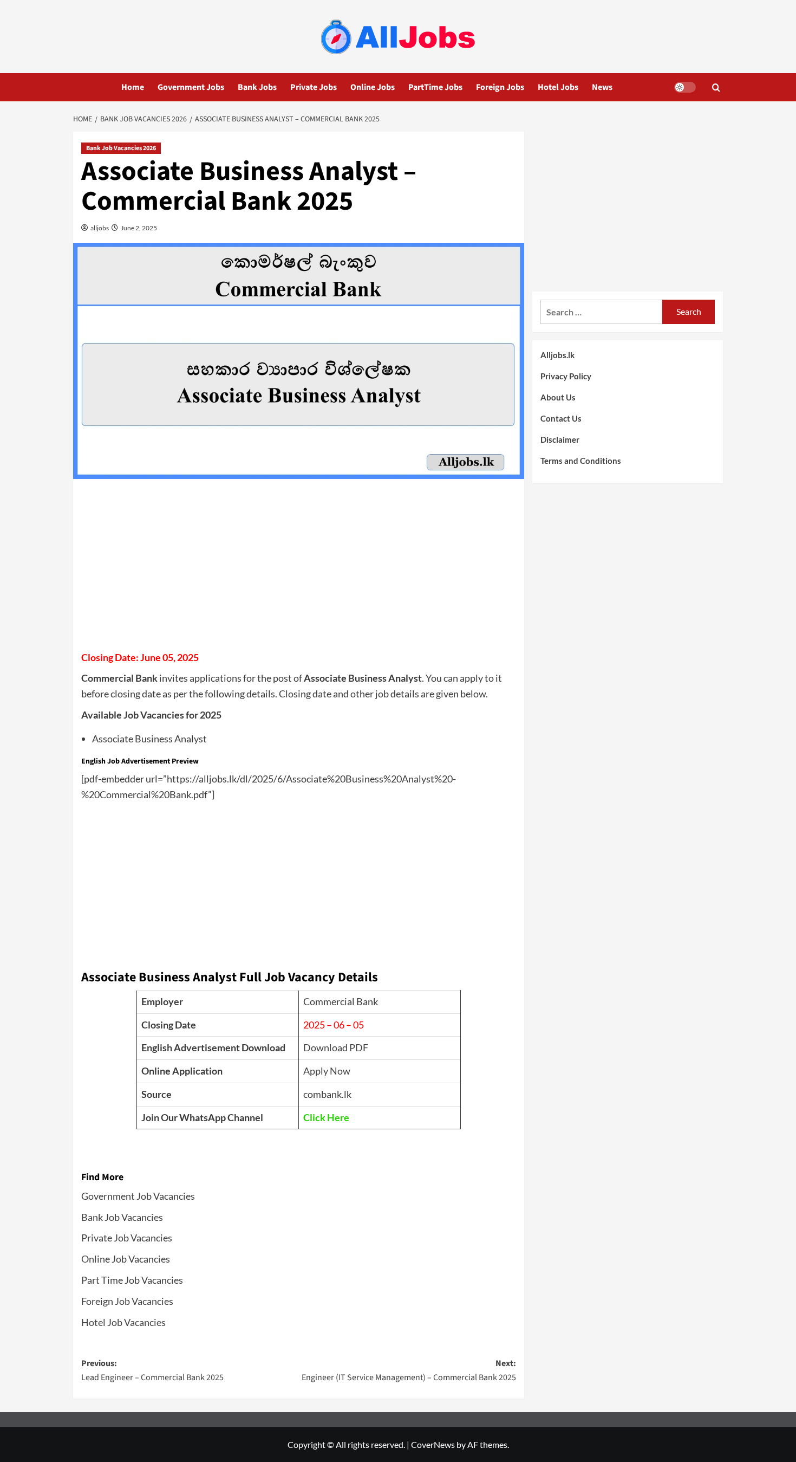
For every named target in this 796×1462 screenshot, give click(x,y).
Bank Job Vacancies (122, 1217)
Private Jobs (313, 87)
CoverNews (433, 1444)
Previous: (152, 1370)
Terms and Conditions (580, 460)
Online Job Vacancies (125, 1259)
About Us (558, 397)
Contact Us (561, 418)
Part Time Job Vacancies (132, 1280)
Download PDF (335, 1047)
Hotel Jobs (558, 87)
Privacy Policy (565, 376)
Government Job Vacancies (138, 1196)
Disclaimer (559, 439)
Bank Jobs (257, 87)
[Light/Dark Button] (685, 87)
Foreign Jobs (500, 87)
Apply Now (326, 1071)
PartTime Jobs (435, 87)
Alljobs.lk (557, 355)
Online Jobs (372, 87)
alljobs (99, 228)
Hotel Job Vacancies (123, 1322)
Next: (409, 1370)
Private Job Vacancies (126, 1238)
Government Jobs (191, 87)
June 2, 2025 (138, 228)
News (602, 87)
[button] (716, 87)
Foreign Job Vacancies (127, 1301)
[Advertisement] (298, 568)
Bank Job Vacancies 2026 (121, 148)
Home (132, 87)
